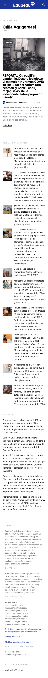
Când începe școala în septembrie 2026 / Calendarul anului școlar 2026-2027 (28, 272)
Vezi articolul (7, 125)
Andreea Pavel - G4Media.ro (16, 102)
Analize (9, 43)
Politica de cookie (12, 637)
